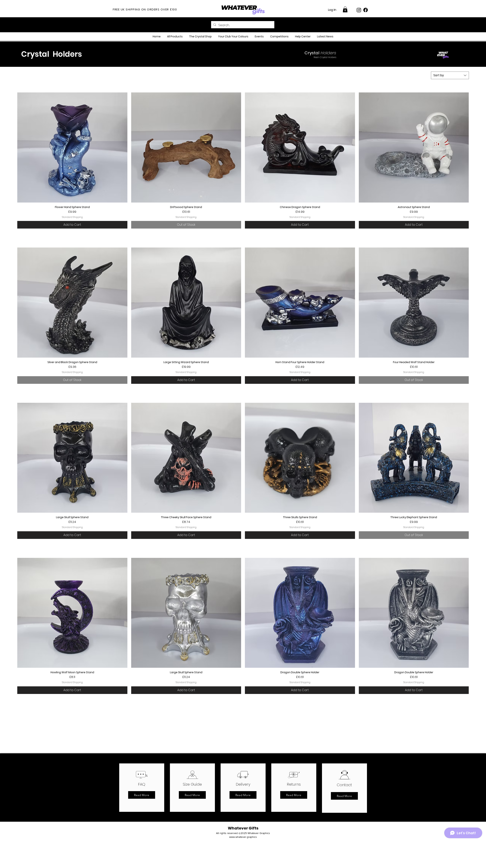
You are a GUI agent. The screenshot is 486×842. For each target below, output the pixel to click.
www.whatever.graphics (243, 836)
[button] (345, 9)
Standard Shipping (72, 217)
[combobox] (450, 75)
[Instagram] (359, 10)
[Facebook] (365, 10)
